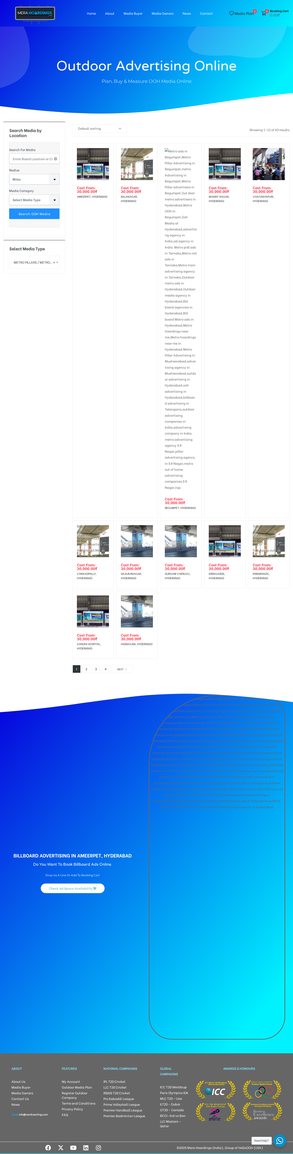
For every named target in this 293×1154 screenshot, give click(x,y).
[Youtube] (73, 1147)
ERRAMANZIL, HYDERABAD (261, 576)
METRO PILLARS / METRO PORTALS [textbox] (37, 262)
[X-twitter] (60, 1147)
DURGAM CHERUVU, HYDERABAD (177, 576)
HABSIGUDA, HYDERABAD (136, 644)
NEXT (120, 669)
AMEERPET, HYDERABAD (92, 196)
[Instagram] (98, 1147)
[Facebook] (48, 1147)
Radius (14, 170)
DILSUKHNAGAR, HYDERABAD (131, 576)
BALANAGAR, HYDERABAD (129, 199)
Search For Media (22, 149)
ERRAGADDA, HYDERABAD (217, 576)
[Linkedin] (86, 1147)
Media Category (21, 190)
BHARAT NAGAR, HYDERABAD (219, 199)
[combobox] (34, 262)
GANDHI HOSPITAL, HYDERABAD (89, 646)
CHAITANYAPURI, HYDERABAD (263, 199)
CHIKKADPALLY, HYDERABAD (86, 576)
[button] (73, 888)
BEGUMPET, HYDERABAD (180, 508)
